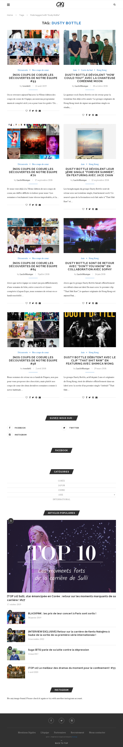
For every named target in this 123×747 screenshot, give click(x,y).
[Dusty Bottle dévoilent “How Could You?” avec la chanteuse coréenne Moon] (90, 47)
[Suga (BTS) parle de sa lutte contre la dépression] (16, 654)
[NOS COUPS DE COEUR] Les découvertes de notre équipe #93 (33, 78)
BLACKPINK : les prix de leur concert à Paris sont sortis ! (62, 613)
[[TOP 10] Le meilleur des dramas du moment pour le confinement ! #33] (16, 672)
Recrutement (77, 732)
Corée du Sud (87, 70)
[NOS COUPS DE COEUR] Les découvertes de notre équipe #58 (33, 360)
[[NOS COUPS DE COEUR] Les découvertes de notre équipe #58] (33, 329)
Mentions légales (27, 732)
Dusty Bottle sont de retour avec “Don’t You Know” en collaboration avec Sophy (89, 266)
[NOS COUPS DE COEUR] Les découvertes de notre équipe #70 (33, 172)
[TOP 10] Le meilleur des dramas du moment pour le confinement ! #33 (72, 668)
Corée (61, 480)
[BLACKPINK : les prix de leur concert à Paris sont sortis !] (16, 618)
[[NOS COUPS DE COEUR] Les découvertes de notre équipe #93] (33, 47)
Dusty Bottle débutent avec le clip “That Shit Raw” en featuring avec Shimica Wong (90, 360)
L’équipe (45, 732)
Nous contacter (97, 732)
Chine (61, 490)
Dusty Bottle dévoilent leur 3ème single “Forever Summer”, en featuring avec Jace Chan (89, 172)
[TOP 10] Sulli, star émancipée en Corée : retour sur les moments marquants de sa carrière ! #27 (61, 598)
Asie (75, 70)
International (61, 499)
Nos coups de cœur (40, 70)
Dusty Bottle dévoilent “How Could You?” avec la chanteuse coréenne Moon (89, 78)
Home (10, 15)
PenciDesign (74, 737)
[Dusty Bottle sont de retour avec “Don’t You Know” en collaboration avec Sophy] (90, 235)
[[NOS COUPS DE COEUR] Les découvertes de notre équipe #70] (33, 141)
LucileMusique (81, 86)
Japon (61, 485)
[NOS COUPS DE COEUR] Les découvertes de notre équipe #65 (33, 266)
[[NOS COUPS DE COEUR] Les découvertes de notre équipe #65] (33, 235)
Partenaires (60, 732)
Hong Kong (102, 70)
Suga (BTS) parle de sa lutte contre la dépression (58, 649)
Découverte (23, 70)
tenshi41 (26, 86)
